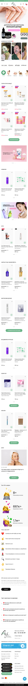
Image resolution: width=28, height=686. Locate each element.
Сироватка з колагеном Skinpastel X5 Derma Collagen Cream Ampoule (20, 319)
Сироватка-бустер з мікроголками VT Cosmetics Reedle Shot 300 (6, 319)
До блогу (14, 477)
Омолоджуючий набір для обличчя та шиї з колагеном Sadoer (7, 104)
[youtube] (21, 633)
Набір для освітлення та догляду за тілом (6, 129)
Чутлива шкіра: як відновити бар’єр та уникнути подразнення (12, 470)
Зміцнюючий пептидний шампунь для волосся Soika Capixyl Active (6, 190)
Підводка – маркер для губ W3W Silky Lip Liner (21, 430)
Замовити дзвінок (6, 673)
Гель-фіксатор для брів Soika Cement (6, 430)
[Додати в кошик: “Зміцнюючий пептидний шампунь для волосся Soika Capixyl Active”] (11, 186)
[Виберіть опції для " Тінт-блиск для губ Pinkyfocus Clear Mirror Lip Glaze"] (11, 242)
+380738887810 (6, 664)
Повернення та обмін (5, 656)
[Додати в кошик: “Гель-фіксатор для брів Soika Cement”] (11, 427)
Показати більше (14, 139)
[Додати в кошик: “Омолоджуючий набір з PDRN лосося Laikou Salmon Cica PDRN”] (25, 126)
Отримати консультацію (14, 330)
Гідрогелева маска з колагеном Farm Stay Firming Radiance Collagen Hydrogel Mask (7, 394)
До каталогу (14, 405)
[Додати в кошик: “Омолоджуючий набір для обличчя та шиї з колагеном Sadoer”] (11, 100)
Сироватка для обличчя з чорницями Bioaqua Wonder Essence (6, 283)
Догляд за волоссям (19, 668)
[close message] (27, 1)
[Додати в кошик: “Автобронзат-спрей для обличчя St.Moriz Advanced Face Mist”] (25, 242)
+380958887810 (6, 667)
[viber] (25, 633)
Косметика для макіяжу (20, 670)
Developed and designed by (13, 684)
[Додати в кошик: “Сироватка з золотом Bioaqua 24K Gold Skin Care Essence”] (25, 278)
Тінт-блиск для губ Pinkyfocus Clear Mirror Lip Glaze (7, 247)
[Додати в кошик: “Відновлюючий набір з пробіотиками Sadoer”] (25, 100)
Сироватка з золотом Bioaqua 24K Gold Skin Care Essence (21, 283)
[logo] (7, 634)
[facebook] (23, 633)
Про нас (16, 654)
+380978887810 (6, 670)
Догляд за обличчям (19, 666)
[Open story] (6, 51)
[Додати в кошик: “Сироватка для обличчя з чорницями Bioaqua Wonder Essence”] (11, 278)
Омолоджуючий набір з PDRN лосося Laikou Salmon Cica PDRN (20, 130)
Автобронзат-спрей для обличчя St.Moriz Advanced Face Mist (21, 247)
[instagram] (15, 633)
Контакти (17, 656)
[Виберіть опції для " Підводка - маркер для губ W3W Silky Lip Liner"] (25, 427)
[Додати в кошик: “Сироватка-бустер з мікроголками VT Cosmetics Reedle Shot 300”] (11, 315)
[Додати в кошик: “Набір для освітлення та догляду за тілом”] (11, 126)
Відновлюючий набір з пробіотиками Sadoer (19, 103)
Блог (16, 658)
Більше (6, 589)
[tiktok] (17, 633)
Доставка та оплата (5, 654)
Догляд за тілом (18, 672)
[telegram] (19, 633)
